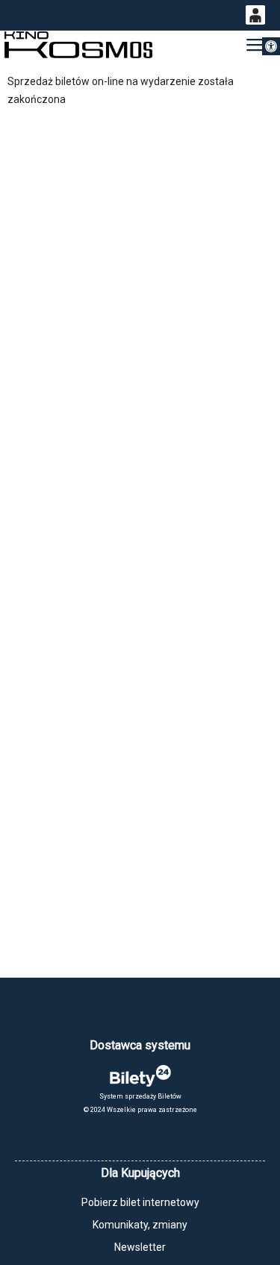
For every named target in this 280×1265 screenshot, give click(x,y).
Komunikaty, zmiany (140, 1225)
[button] (271, 46)
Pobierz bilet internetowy (140, 1202)
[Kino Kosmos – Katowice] (78, 45)
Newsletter (140, 1247)
